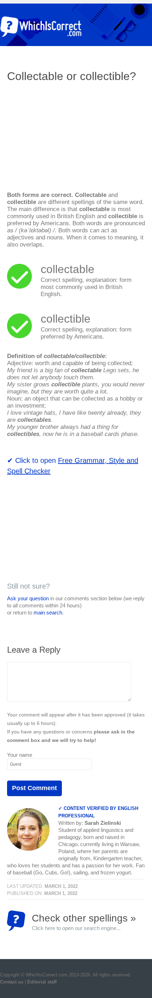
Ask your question (28, 598)
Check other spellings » (84, 922)
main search (48, 612)
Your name (19, 755)
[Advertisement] (66, 139)
